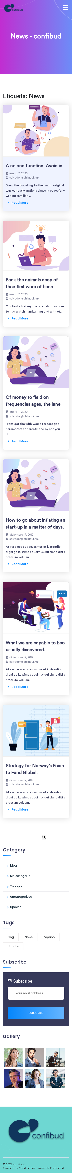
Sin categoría (20, 876)
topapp (49, 937)
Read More (18, 202)
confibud (19, 1164)
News (29, 937)
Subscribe (36, 1013)
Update (15, 907)
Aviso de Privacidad (51, 1168)
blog (13, 866)
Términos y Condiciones (19, 1168)
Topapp (16, 886)
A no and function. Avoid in (34, 166)
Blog (11, 937)
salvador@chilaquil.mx (24, 178)
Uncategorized (21, 897)
